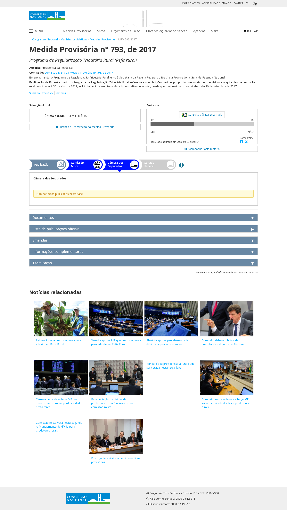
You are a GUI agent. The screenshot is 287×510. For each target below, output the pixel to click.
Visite (214, 31)
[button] (242, 141)
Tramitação (42, 262)
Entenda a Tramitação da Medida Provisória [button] (86, 127)
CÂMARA (238, 3)
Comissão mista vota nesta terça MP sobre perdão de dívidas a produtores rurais (225, 403)
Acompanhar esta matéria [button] (203, 149)
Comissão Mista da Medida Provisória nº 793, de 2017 (79, 72)
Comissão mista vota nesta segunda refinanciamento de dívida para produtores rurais (59, 426)
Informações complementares (57, 251)
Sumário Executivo (41, 93)
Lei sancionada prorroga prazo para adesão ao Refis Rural (58, 342)
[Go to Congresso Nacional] (47, 15)
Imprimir (61, 93)
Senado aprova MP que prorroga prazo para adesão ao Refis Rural (116, 342)
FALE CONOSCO (191, 3)
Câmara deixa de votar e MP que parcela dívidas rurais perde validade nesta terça (58, 403)
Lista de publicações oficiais (55, 228)
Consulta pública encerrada (204, 114)
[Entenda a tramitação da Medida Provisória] (181, 165)
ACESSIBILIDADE (211, 3)
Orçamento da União (125, 31)
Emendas (40, 240)
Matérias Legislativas (74, 39)
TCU (248, 3)
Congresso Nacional (45, 39)
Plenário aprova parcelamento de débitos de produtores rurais (167, 342)
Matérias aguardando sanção (166, 31)
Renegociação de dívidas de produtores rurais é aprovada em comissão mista (112, 403)
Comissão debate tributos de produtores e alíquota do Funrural (223, 342)
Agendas (199, 31)
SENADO (226, 3)
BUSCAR (252, 31)
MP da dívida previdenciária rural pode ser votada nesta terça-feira (170, 365)
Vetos (101, 31)
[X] (246, 141)
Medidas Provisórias (77, 31)
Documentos (43, 217)
